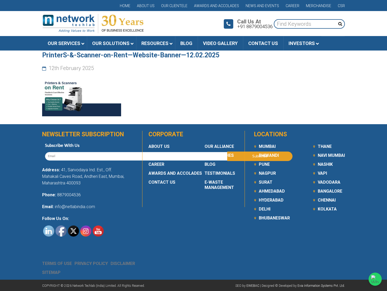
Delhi (264, 209)
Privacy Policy (91, 263)
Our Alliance (219, 146)
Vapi (322, 173)
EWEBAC (252, 286)
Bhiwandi (269, 155)
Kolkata (327, 209)
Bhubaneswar (274, 217)
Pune (264, 164)
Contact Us (161, 182)
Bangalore (330, 191)
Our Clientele (174, 6)
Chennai (327, 200)
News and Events (262, 6)
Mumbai (267, 146)
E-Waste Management (219, 185)
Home (125, 6)
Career (292, 6)
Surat (265, 182)
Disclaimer (123, 263)
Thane (325, 146)
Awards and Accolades (216, 6)
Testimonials (220, 173)
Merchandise (318, 6)
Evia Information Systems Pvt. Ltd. (321, 286)
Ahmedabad (272, 191)
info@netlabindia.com (74, 206)
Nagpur (267, 173)
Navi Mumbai (331, 155)
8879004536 (69, 194)
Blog (210, 164)
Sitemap (51, 272)
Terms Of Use (57, 263)
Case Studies (219, 155)
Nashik (325, 164)
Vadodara (329, 182)
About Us (146, 6)
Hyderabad (271, 200)
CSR (341, 6)
